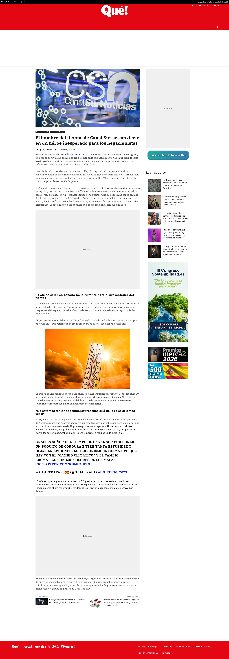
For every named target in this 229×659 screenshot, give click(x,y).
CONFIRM (96, 368)
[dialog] (114, 329)
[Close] (160, 287)
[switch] (147, 329)
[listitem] (114, 323)
